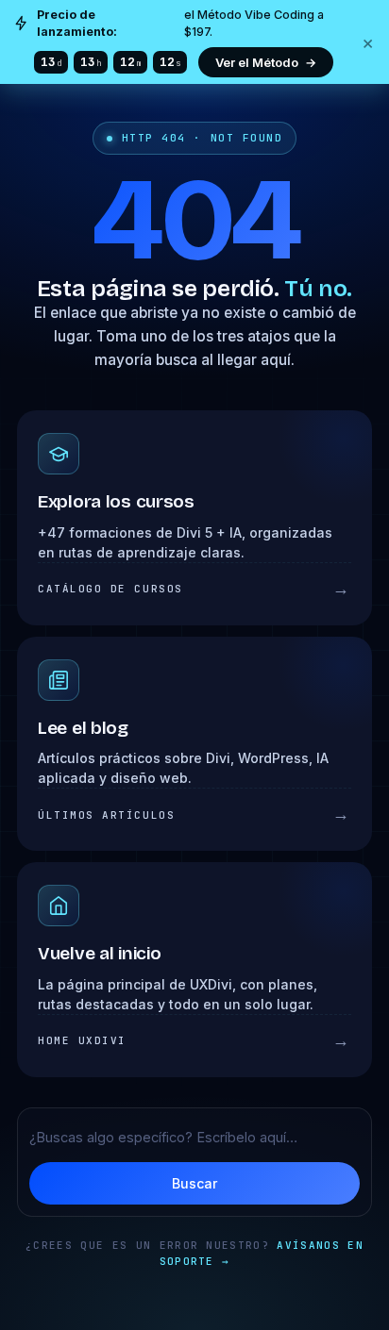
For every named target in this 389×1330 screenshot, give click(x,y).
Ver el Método (265, 62)
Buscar (194, 1183)
